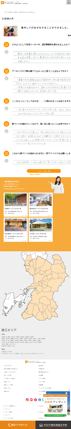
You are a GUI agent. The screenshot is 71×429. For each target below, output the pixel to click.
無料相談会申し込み (44, 372)
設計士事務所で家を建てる (10, 369)
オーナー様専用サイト (11, 406)
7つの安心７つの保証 (9, 378)
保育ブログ (7, 391)
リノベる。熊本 (9, 418)
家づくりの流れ (8, 375)
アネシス (7, 409)
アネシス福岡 (8, 412)
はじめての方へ (8, 365)
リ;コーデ (7, 415)
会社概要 (41, 375)
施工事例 (41, 365)
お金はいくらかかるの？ (10, 372)
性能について (7, 381)
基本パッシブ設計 (8, 385)
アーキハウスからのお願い (45, 388)
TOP (5, 12)
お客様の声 (41, 369)
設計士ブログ (7, 388)
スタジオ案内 (42, 378)
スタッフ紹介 (42, 381)
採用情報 (41, 385)
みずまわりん (43, 418)
